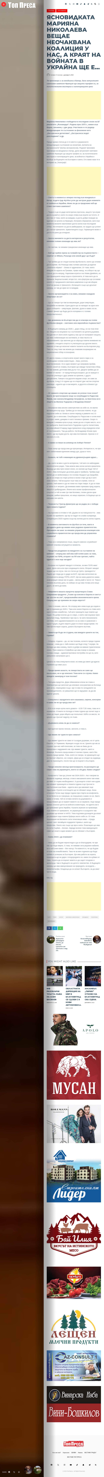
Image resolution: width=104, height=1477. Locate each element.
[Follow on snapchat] (84, 4)
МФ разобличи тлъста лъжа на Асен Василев (54, 994)
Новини (80, 1452)
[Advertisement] (74, 105)
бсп (49, 917)
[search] (95, 4)
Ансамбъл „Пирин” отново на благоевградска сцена (92, 994)
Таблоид (51, 10)
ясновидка (51, 921)
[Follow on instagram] (73, 4)
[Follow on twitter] (70, 4)
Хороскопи (66, 1452)
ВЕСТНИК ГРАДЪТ (90, 1452)
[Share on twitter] (54, 928)
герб (54, 917)
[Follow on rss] (91, 4)
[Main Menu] (4, 4)
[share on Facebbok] (9, 1472)
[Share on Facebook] (49, 928)
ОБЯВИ (73, 1452)
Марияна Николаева (73, 917)
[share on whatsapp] (19, 1472)
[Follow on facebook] (66, 4)
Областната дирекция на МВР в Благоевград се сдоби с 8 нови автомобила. (73, 997)
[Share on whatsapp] (60, 928)
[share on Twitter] (14, 1472)
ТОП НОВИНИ (62, 10)
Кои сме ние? (57, 1452)
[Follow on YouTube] (77, 4)
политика (94, 917)
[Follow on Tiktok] (81, 4)
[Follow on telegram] (88, 4)
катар (61, 917)
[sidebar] (99, 4)
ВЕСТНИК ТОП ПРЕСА (74, 1457)
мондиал (85, 917)
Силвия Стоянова (56, 75)
